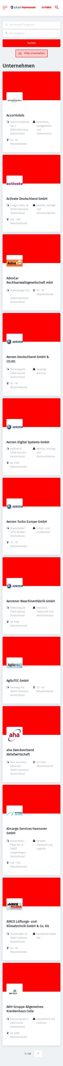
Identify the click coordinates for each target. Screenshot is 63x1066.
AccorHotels (15, 115)
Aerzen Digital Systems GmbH (27, 442)
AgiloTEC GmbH (17, 681)
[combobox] (31, 25)
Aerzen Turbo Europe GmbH (26, 522)
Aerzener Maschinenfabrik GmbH (30, 601)
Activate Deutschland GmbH (26, 199)
